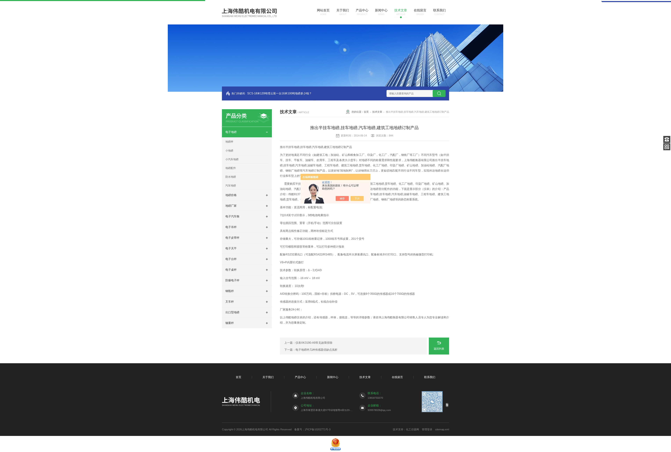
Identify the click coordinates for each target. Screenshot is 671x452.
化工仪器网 (412, 429)
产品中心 (300, 377)
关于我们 (268, 377)
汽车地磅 (230, 185)
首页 (366, 111)
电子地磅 (231, 132)
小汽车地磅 (232, 159)
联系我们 (429, 377)
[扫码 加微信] (666, 146)
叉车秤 (229, 301)
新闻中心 (332, 377)
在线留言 (397, 377)
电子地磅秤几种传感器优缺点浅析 (316, 349)
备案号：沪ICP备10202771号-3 (312, 429)
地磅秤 (229, 141)
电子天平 (231, 248)
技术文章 (377, 111)
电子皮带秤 (232, 237)
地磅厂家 (231, 205)
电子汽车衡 (232, 216)
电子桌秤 (231, 269)
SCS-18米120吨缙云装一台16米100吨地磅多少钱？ (279, 93)
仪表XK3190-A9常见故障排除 (313, 342)
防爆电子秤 (232, 280)
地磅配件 (230, 168)
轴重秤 (229, 322)
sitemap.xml (442, 429)
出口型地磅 (232, 312)
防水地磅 (230, 176)
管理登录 (427, 429)
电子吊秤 (231, 227)
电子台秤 (231, 259)
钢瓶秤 (229, 291)
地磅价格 (231, 195)
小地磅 (229, 150)
